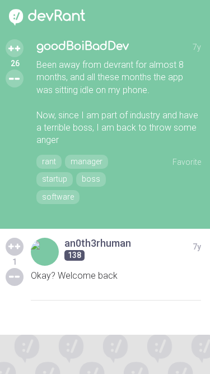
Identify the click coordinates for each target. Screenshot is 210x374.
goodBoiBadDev (82, 46)
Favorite (186, 162)
